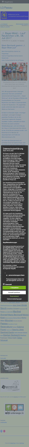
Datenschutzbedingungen (14, 299)
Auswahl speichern (14, 292)
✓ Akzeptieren (14, 287)
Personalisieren (14, 296)
